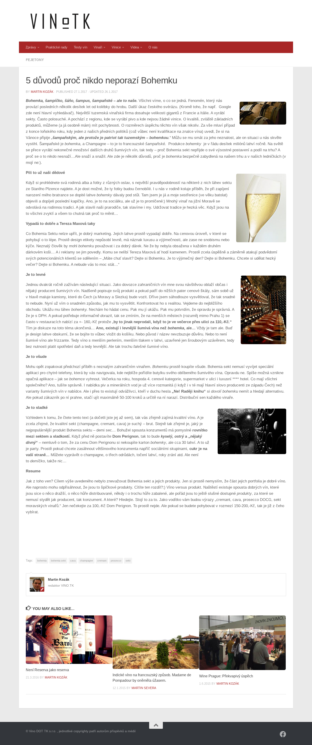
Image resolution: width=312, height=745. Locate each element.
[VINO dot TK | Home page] (60, 20)
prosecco (116, 560)
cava (73, 560)
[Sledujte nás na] (283, 734)
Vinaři (98, 47)
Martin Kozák (42, 91)
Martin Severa (144, 688)
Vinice (116, 47)
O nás (153, 47)
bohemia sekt (58, 560)
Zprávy (31, 47)
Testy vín (80, 47)
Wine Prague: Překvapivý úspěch (226, 676)
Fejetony (35, 60)
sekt (128, 560)
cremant (101, 560)
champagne (86, 560)
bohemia (42, 560)
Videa (134, 47)
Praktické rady (56, 47)
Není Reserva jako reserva (47, 670)
